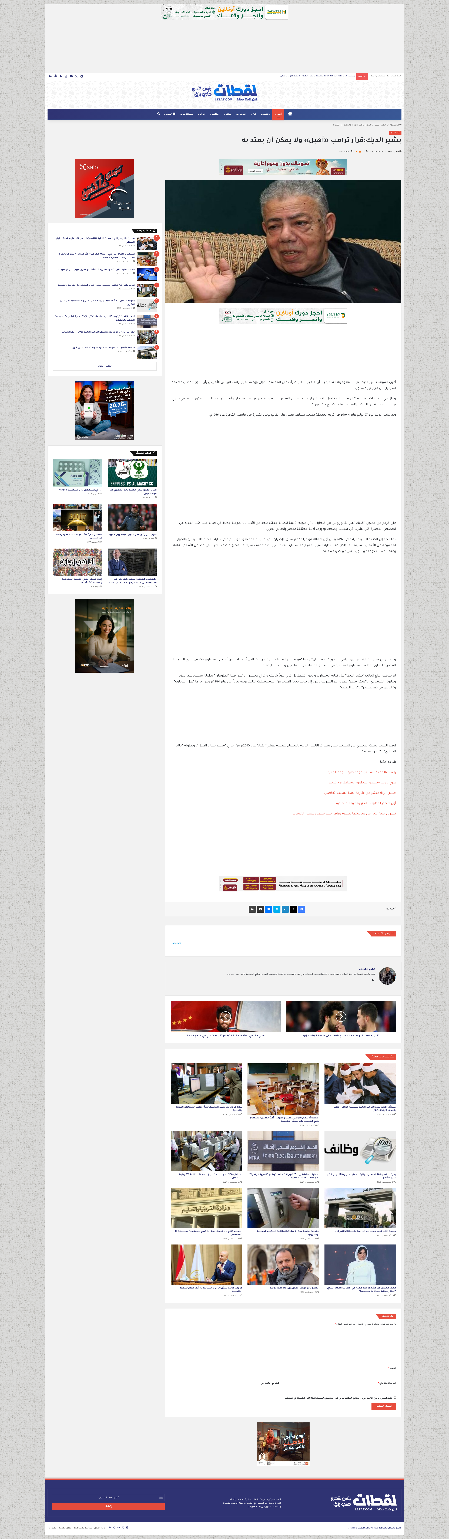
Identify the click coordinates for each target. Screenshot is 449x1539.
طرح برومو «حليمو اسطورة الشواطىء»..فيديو (362, 783)
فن (254, 114)
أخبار (279, 114)
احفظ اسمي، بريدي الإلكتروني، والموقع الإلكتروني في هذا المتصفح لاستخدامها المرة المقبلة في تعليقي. (338, 1398)
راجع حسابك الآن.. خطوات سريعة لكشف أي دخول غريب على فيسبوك (96, 270)
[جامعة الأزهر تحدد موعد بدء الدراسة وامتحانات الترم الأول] (360, 1208)
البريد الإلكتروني (387, 1383)
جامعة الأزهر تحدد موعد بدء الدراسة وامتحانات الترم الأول (365, 1231)
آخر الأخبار (385, 125)
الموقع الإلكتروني (270, 1383)
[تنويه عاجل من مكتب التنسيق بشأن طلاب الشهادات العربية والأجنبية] (206, 1083)
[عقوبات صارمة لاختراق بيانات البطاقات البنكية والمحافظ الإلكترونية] (283, 1208)
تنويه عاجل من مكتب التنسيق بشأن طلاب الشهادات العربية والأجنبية (322, 76)
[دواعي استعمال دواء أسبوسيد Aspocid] (77, 473)
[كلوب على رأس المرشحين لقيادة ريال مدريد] (132, 517)
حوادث (215, 114)
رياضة (266, 114)
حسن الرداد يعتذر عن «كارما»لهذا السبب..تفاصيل (360, 793)
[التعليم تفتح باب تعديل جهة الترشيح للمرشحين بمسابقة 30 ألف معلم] (206, 1208)
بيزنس (242, 114)
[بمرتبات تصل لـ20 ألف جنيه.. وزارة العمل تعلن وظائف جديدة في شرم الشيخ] (360, 1151)
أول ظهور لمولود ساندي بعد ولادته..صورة (366, 803)
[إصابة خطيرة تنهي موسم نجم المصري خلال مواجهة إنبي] (132, 473)
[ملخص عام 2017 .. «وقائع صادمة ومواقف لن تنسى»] (77, 517)
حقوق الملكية (65, 1528)
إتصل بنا (52, 1528)
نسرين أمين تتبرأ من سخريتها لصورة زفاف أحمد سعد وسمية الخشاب (344, 814)
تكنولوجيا (187, 114)
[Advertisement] (224, 46)
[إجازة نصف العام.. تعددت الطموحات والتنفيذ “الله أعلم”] (77, 562)
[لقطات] (224, 93)
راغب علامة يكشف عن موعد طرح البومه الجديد (362, 772)
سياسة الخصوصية (83, 1528)
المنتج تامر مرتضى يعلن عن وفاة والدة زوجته (294, 1288)
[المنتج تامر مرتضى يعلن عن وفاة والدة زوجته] (283, 1264)
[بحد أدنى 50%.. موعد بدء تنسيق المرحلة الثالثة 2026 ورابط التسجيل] (206, 1151)
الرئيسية (395, 125)
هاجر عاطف (393, 152)
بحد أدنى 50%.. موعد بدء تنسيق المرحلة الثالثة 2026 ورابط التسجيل (98, 332)
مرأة (202, 114)
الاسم (392, 1368)
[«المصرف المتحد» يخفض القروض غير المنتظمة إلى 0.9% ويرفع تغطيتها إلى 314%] (132, 562)
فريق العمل (99, 1528)
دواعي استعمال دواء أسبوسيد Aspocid (80, 490)
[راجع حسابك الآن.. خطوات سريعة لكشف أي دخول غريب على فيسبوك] (147, 274)
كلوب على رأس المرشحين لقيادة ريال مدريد (133, 535)
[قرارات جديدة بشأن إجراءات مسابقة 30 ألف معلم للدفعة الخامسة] (206, 1264)
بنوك (228, 114)
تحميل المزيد (105, 366)
